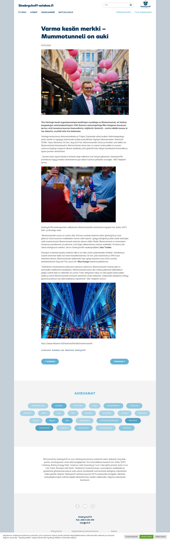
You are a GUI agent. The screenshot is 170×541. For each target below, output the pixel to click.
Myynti (52, 421)
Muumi (36, 421)
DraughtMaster (113, 406)
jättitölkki (27, 413)
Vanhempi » (119, 362)
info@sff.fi (85, 523)
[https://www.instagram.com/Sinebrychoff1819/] (92, 506)
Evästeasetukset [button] (131, 537)
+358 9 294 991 (87, 520)
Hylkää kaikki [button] (160, 537)
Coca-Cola (77, 406)
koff (73, 413)
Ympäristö (127, 428)
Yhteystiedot (56, 531)
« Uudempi (50, 362)
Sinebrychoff (80, 350)
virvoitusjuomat (105, 428)
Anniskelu (56, 350)
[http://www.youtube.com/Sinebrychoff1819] (85, 506)
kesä (59, 413)
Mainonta (142, 413)
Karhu (44, 413)
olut (62, 350)
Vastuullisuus (65, 12)
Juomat (34, 12)
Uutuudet (64, 428)
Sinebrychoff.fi (85, 517)
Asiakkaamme (48, 12)
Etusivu (22, 12)
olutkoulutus (85, 421)
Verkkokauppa (123, 12)
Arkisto (114, 531)
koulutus (88, 413)
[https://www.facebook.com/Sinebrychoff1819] (77, 506)
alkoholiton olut (38, 406)
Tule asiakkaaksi (143, 12)
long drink (107, 413)
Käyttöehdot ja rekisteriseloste (85, 531)
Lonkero (124, 413)
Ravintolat (69, 350)
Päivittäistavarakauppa (109, 421)
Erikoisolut (134, 406)
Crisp (95, 406)
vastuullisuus (83, 428)
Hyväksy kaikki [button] (146, 537)
